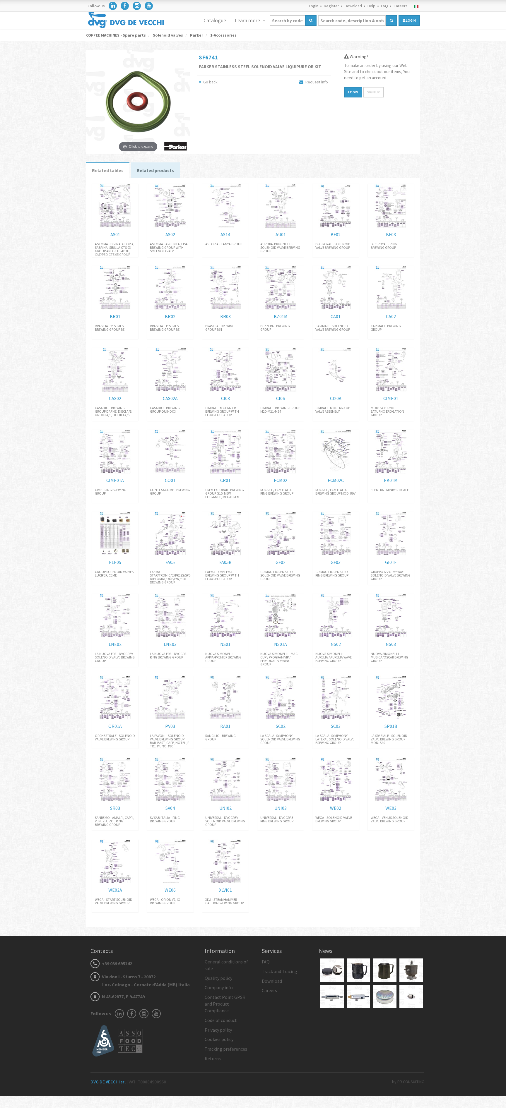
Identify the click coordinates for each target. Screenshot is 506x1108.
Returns (213, 1058)
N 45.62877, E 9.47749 (123, 996)
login (410, 20)
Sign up (373, 92)
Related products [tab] (155, 170)
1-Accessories (223, 35)
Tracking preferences (226, 1049)
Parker (196, 35)
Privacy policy (218, 1030)
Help (371, 5)
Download (353, 5)
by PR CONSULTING (408, 1081)
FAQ (384, 5)
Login (313, 5)
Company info (219, 987)
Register (331, 5)
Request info (316, 82)
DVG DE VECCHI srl (108, 1082)
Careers (401, 5)
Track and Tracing (279, 971)
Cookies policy (219, 1039)
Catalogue (215, 20)
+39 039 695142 (116, 963)
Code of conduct (221, 1020)
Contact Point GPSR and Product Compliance (225, 1003)
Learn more (248, 20)
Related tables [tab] (108, 170)
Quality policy (218, 978)
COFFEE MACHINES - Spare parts (116, 35)
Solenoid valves (167, 35)
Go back (210, 82)
